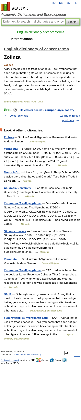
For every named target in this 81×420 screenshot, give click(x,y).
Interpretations (22, 39)
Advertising (36, 354)
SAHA (8, 294)
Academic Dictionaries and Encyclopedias (34, 14)
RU (53, 3)
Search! (72, 21)
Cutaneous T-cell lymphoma (22, 270)
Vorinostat (11, 148)
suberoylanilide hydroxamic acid (26, 317)
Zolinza (9, 137)
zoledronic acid (19, 115)
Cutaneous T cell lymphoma (22, 203)
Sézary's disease (15, 231)
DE (61, 3)
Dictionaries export (10, 360)
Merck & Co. (12, 172)
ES (68, 3)
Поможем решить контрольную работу (47, 109)
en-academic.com (15, 6)
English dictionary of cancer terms (40, 32)
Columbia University (17, 187)
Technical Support (21, 354)
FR (75, 3)
